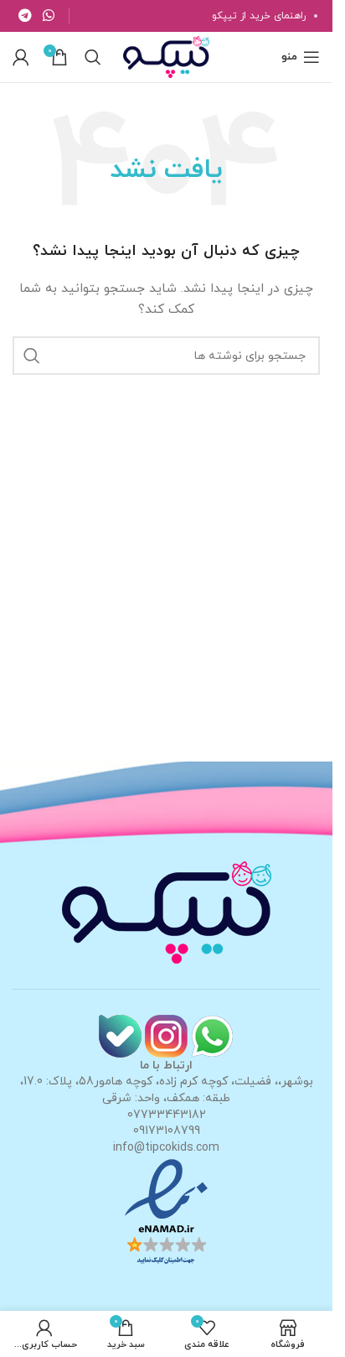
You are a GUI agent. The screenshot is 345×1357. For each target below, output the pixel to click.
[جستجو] (93, 57)
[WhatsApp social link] (48, 16)
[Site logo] (166, 56)
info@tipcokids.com (166, 1148)
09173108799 (166, 1131)
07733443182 (166, 1115)
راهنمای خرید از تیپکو (259, 16)
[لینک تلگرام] (25, 16)
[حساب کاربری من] (21, 57)
